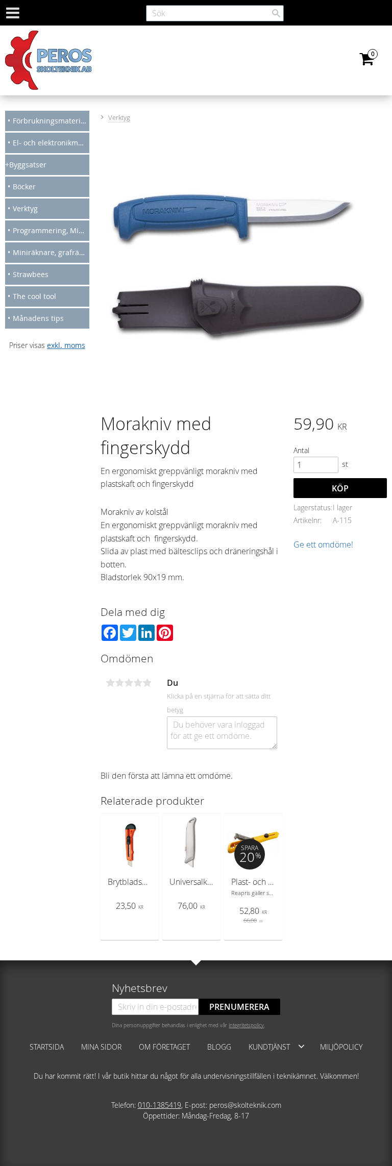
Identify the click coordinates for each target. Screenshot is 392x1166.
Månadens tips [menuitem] (38, 318)
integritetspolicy (246, 1025)
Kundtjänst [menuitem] (269, 1047)
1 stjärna (110, 682)
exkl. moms (66, 345)
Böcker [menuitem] (24, 186)
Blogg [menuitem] (219, 1047)
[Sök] (276, 13)
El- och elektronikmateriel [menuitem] (51, 142)
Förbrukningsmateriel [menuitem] (50, 121)
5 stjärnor (147, 682)
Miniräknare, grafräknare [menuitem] (51, 252)
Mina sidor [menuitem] (101, 1047)
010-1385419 (159, 1105)
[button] (301, 1046)
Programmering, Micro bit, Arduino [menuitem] (51, 230)
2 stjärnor (119, 682)
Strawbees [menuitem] (30, 274)
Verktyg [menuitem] (25, 208)
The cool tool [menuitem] (34, 296)
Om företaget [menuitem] (164, 1047)
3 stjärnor (128, 682)
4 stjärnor (137, 682)
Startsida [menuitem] (47, 1047)
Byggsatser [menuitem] (27, 164)
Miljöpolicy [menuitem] (341, 1047)
